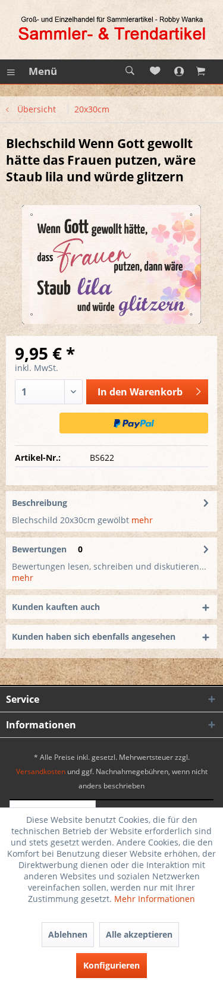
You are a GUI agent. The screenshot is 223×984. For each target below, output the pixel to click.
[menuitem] (31, 71)
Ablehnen (67, 934)
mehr (141, 520)
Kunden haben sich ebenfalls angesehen (93, 636)
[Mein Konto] (182, 71)
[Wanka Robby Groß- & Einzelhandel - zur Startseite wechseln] (112, 30)
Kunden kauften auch (56, 606)
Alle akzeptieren (139, 934)
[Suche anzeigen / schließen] (130, 71)
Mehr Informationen (154, 898)
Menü (43, 71)
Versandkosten (40, 771)
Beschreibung (39, 502)
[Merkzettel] (156, 71)
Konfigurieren (111, 965)
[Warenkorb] (208, 71)
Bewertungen (39, 549)
